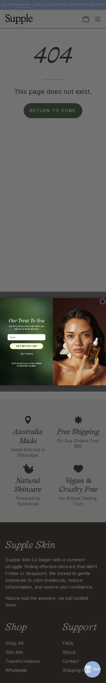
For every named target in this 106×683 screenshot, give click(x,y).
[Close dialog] (102, 301)
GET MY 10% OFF (26, 346)
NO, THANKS (26, 353)
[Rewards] (92, 669)
